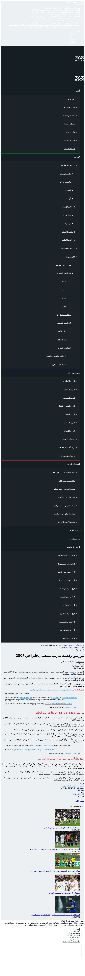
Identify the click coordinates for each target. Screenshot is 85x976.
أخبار (78, 91)
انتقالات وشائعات (69, 116)
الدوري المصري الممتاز (66, 406)
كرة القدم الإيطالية (68, 232)
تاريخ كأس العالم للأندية (66, 555)
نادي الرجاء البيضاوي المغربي (55, 356)
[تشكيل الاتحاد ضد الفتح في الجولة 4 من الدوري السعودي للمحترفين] (67, 869)
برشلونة (68, 223)
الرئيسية (81, 645)
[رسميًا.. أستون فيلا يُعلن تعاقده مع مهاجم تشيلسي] (67, 825)
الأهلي (64, 306)
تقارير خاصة (70, 132)
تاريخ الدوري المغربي (67, 638)
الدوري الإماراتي (69, 431)
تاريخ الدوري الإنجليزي (67, 589)
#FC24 (24, 746)
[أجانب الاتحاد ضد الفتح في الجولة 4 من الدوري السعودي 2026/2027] (67, 847)
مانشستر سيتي (65, 174)
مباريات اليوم (75, 539)
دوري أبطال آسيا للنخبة (66, 447)
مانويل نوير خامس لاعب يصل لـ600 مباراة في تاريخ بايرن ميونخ (57, 18)
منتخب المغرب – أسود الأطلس (64, 489)
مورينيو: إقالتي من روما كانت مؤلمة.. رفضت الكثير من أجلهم (52, 690)
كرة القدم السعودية (64, 273)
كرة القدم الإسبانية (68, 207)
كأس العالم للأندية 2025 (71, 942)
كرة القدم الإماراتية (64, 315)
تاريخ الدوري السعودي (67, 622)
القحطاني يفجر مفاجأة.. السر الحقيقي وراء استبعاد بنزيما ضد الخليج (55, 16)
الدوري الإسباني (69, 389)
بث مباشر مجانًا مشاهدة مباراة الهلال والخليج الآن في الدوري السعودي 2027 (52, 27)
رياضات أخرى (75, 530)
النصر (64, 290)
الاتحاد (64, 281)
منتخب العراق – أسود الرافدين (64, 506)
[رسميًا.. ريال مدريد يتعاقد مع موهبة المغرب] (67, 890)
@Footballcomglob (25, 698)
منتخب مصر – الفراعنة (67, 481)
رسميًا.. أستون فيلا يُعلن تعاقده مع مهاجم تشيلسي (62, 8)
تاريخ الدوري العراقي (67, 630)
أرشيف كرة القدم (73, 547)
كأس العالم (71, 786)
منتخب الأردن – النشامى (66, 522)
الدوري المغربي (69, 414)
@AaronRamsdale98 (47, 750)
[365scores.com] (79, 60)
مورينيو (72, 672)
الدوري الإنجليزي (69, 381)
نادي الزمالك (61, 340)
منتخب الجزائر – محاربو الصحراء (63, 514)
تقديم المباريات (69, 107)
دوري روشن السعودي (63, 265)
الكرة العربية (70, 257)
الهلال (64, 298)
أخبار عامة (71, 99)
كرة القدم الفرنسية (68, 248)
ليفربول (68, 190)
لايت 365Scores (69, 149)
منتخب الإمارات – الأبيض (66, 497)
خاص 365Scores (69, 140)
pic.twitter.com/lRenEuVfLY (62, 704)
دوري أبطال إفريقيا (68, 456)
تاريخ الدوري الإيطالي (67, 605)
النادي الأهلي (61, 331)
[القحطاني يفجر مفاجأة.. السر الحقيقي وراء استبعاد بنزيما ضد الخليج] (67, 912)
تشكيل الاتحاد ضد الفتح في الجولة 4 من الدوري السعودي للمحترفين (55, 12)
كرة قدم (77, 157)
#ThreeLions (46, 746)
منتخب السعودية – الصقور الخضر (63, 472)
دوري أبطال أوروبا (68, 439)
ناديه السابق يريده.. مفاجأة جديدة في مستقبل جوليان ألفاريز (58, 20)
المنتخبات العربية (73, 464)
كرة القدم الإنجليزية (68, 165)
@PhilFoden (31, 750)
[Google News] (78, 794)
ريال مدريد (67, 215)
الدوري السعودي (69, 398)
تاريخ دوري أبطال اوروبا (66, 564)
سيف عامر (80, 662)
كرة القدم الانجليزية (66, 647)
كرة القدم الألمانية (68, 240)
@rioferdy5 (55, 698)
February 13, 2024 (71, 753)
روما (78, 647)
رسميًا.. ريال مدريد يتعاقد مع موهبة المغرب (64, 14)
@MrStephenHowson (69, 698)
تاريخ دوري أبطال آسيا (67, 580)
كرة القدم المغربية (64, 348)
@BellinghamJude (20, 750)
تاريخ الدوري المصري (67, 613)
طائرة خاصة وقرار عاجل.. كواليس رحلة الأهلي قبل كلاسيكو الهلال (56, 23)
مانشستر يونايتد (65, 182)
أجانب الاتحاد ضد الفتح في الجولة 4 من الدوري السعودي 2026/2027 (55, 10)
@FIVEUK (47, 704)
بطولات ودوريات (74, 373)
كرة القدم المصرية (64, 323)
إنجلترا (82, 647)
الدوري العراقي (69, 423)
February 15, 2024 (71, 707)
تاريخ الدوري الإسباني (67, 597)
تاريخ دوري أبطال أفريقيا (66, 572)
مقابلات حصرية (69, 124)
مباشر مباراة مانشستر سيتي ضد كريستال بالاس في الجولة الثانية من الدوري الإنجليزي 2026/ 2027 (44, 25)
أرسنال (68, 198)
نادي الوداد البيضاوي (59, 364)
